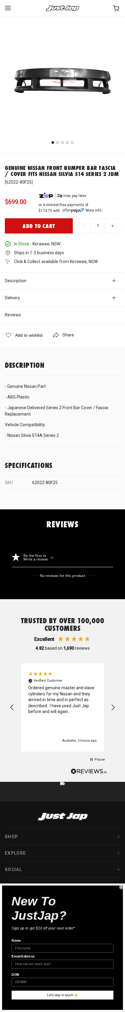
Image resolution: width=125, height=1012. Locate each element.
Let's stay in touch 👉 (62, 995)
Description (15, 280)
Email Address (23, 956)
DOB (15, 974)
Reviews (13, 314)
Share (68, 334)
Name (16, 941)
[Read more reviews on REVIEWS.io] (89, 772)
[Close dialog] (121, 887)
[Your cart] (116, 8)
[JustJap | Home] (62, 8)
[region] (62, 707)
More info (93, 210)
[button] (12, 707)
